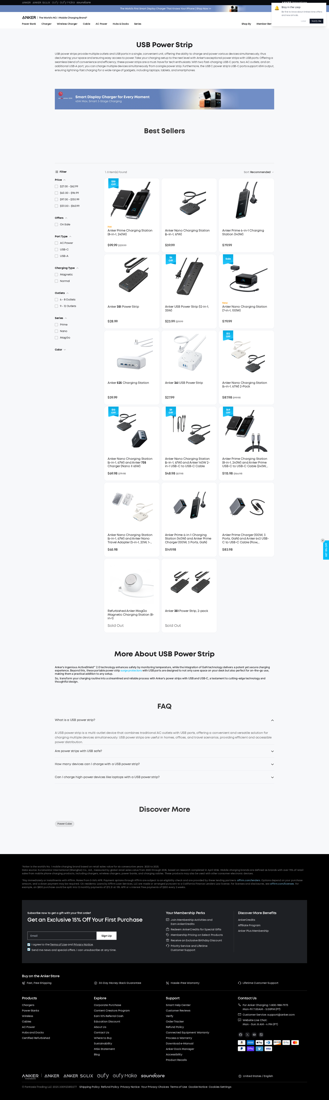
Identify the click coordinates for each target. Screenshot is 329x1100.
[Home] (54, 18)
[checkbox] (28, 944)
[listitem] (240, 1034)
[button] (164, 722)
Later (303, 21)
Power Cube (64, 823)
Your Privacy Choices (155, 1087)
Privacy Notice (83, 944)
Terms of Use (58, 944)
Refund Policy (110, 1087)
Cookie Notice (198, 1087)
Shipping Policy (89, 1087)
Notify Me (316, 21)
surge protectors (131, 670)
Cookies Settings (220, 1087)
